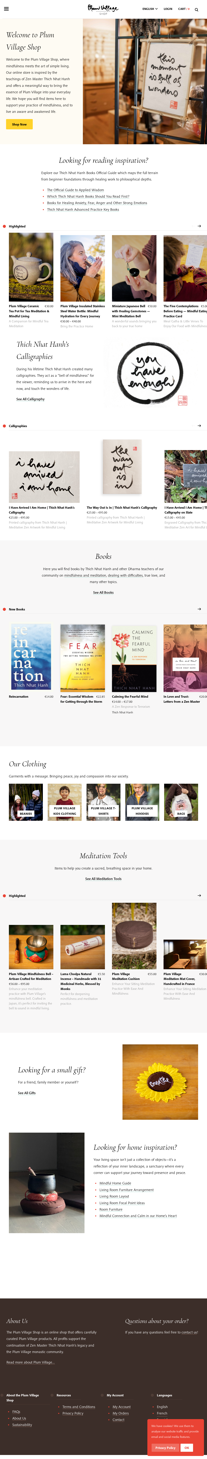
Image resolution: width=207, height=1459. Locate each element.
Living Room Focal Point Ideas (122, 1203)
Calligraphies (18, 426)
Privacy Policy (72, 1413)
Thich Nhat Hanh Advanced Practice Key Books (83, 209)
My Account (122, 1406)
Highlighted (17, 896)
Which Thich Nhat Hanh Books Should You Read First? (88, 196)
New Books (17, 609)
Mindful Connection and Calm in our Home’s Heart (138, 1215)
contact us (189, 1332)
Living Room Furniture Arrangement (126, 1189)
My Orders (121, 1413)
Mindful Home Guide (115, 1183)
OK (187, 1448)
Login (168, 9)
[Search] (197, 9)
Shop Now (19, 124)
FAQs (16, 1411)
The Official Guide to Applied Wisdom (75, 190)
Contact (118, 1419)
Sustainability (22, 1424)
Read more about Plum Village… (30, 1362)
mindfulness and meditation (85, 575)
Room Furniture (111, 1209)
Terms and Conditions (78, 1406)
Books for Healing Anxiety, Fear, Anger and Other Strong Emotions (97, 202)
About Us (19, 1418)
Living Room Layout (114, 1196)
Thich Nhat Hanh (122, 712)
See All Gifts (27, 1093)
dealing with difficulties (125, 575)
